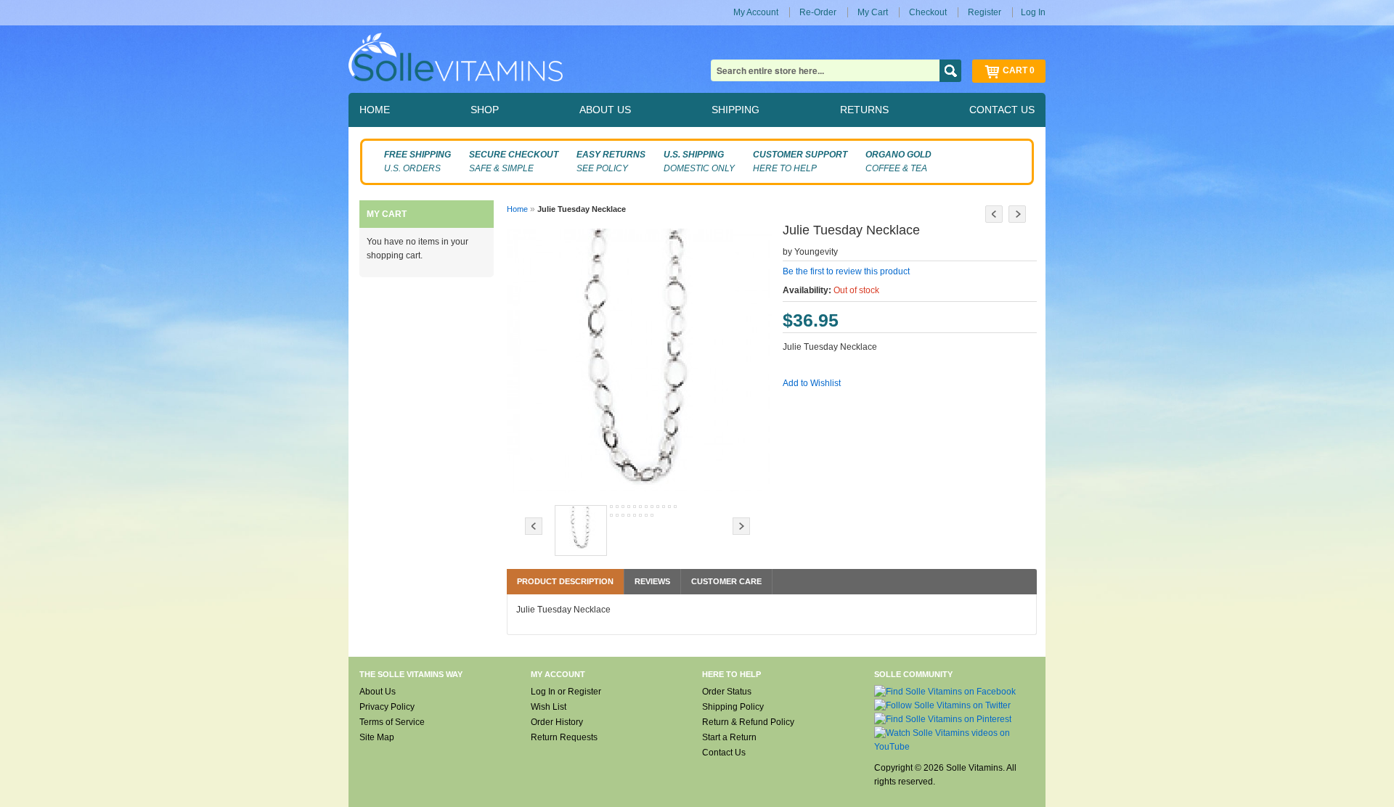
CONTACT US (1002, 109)
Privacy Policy (387, 707)
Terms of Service (392, 722)
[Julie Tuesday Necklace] (581, 530)
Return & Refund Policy (748, 722)
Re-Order (817, 12)
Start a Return (729, 737)
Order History (557, 722)
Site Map (376, 737)
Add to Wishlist (812, 383)
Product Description (565, 581)
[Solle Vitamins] (455, 59)
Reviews (652, 581)
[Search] (950, 71)
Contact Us (724, 752)
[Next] (1017, 214)
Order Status (726, 692)
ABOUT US (605, 109)
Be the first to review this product (846, 271)
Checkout (928, 12)
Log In (1033, 12)
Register (984, 12)
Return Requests (564, 737)
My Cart (872, 12)
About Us (377, 692)
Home (517, 209)
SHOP (484, 109)
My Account (755, 12)
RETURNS (864, 109)
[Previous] (994, 214)
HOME (374, 109)
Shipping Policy (733, 707)
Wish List (548, 707)
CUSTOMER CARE (726, 581)
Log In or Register (566, 692)
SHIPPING (735, 109)
